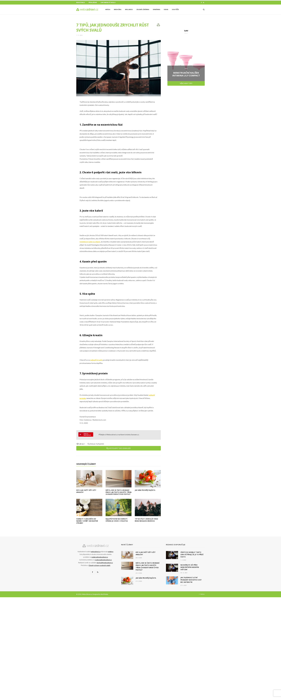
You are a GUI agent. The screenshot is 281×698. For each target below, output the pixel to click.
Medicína (117, 9)
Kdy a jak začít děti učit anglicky (86, 491)
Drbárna (156, 9)
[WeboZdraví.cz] (87, 9)
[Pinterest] (65, 119)
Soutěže (175, 9)
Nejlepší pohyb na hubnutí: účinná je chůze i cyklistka (117, 520)
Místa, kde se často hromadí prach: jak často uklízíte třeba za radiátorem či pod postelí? (119, 492)
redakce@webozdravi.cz (99, 557)
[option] (186, 59)
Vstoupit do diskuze (120, 448)
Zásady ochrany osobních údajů (99, 565)
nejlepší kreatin (96, 360)
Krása (107, 9)
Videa (166, 9)
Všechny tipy (186, 83)
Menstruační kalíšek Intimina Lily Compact (186, 74)
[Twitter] (65, 114)
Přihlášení (93, 2)
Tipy (186, 68)
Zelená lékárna (142, 9)
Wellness (129, 9)
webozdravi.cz (95, 551)
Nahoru (202, 594)
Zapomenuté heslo (108, 2)
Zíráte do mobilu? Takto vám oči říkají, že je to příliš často (191, 554)
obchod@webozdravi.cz (105, 563)
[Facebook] (65, 108)
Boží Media (104, 594)
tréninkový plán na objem (90, 242)
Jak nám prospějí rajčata (145, 490)
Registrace (80, 2)
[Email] (65, 125)
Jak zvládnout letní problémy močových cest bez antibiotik (191, 579)
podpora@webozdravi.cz (103, 560)
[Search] (203, 9)
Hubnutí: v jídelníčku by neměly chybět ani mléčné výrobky (87, 521)
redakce (110, 551)
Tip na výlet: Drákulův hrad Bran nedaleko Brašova (146, 520)
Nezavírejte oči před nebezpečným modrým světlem (189, 567)
